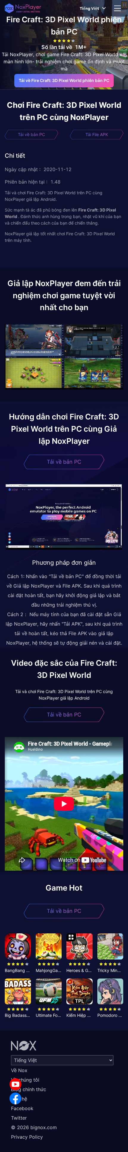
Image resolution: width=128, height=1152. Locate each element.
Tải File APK (96, 134)
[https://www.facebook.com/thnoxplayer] (15, 1098)
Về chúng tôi (25, 1080)
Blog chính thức (28, 1089)
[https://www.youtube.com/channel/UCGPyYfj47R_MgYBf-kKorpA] (15, 1084)
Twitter (19, 1118)
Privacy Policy (27, 1137)
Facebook (22, 1108)
